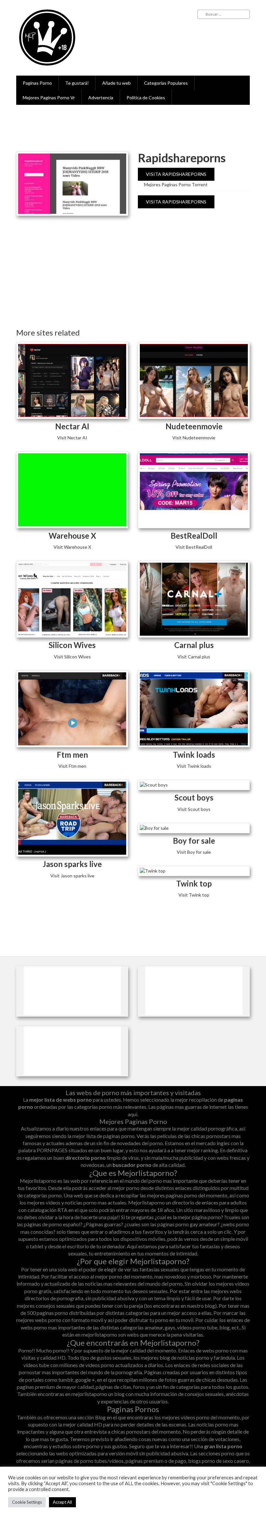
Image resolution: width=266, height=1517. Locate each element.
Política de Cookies (146, 97)
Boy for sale (194, 840)
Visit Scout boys (194, 809)
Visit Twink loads (194, 766)
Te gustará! (77, 83)
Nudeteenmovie (194, 426)
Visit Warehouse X (72, 547)
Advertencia (100, 97)
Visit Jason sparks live (72, 875)
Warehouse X (72, 535)
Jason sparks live (72, 864)
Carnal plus (194, 645)
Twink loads (194, 754)
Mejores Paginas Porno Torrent (176, 184)
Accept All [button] (62, 1502)
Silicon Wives (72, 645)
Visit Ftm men (72, 766)
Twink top (194, 883)
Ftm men (72, 754)
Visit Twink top (193, 895)
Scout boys (194, 797)
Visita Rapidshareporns (176, 174)
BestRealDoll (194, 535)
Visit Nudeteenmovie (193, 437)
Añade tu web (116, 83)
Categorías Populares (166, 83)
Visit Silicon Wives (72, 656)
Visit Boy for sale (194, 852)
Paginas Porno (37, 83)
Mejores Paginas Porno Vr (49, 97)
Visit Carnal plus (193, 656)
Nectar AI (72, 426)
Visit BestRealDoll (193, 547)
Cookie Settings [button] (27, 1502)
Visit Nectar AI (72, 437)
